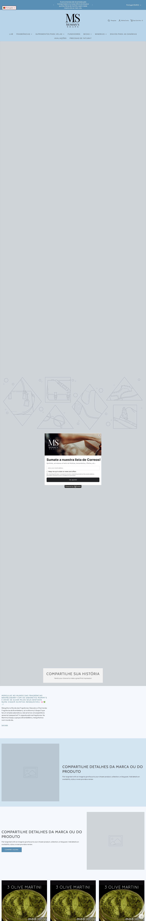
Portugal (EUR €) (132, 5)
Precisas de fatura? (81, 38)
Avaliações (60, 38)
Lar (11, 34)
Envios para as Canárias (123, 34)
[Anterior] (53, 5)
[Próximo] (92, 5)
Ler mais (5, 725)
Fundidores (74, 34)
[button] (9, 8)
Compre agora (11, 850)
